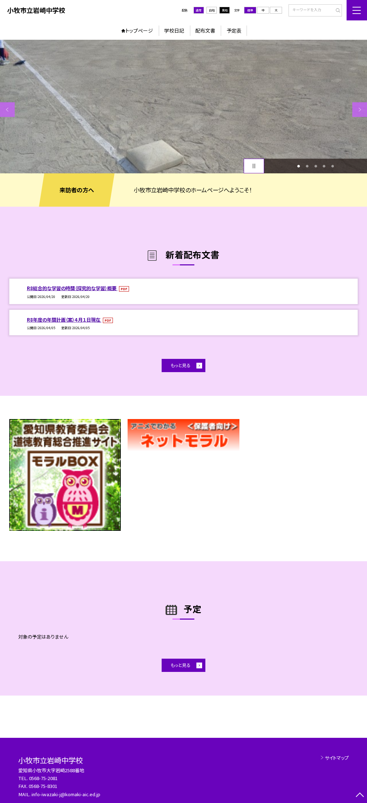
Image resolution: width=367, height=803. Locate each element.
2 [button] (307, 166)
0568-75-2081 (43, 778)
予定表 (234, 30)
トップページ (139, 30)
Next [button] (359, 109)
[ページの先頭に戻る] (359, 795)
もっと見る (180, 365)
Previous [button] (7, 109)
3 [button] (315, 166)
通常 (198, 10)
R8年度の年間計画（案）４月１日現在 (64, 319)
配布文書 (205, 30)
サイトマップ (337, 757)
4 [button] (324, 166)
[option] (183, 106)
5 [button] (332, 166)
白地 (212, 10)
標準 (250, 10)
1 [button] (298, 166)
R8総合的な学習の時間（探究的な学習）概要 (72, 288)
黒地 (225, 10)
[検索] (335, 10)
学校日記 (174, 30)
